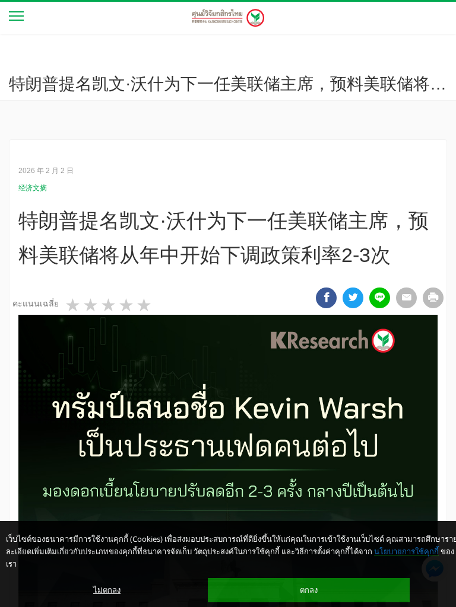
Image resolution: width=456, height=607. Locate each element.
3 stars (109, 305)
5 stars (145, 305)
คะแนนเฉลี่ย (35, 303)
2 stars (91, 305)
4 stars (127, 305)
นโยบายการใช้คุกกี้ (406, 551)
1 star (74, 305)
